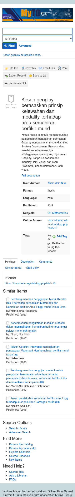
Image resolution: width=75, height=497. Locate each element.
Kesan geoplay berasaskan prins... (22, 54)
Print (65, 68)
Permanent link (18, 83)
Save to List (40, 75)
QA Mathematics (58, 213)
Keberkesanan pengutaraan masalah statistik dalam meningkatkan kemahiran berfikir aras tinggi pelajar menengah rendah (36, 326)
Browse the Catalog (21, 444)
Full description (30, 175)
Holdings (10, 261)
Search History (18, 428)
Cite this (14, 68)
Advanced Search (20, 432)
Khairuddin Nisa (57, 183)
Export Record (17, 75)
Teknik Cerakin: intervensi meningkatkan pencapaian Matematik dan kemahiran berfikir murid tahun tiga (37, 350)
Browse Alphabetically (22, 448)
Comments (45, 261)
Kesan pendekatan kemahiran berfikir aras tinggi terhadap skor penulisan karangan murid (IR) (37, 400)
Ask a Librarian (18, 475)
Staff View (32, 268)
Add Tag (61, 236)
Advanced (25, 45)
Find (11, 45)
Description (27, 261)
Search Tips (16, 472)
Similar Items (13, 268)
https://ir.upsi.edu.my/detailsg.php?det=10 (58, 224)
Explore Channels (19, 452)
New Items (15, 459)
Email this (49, 68)
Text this (30, 68)
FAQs (12, 479)
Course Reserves (19, 456)
